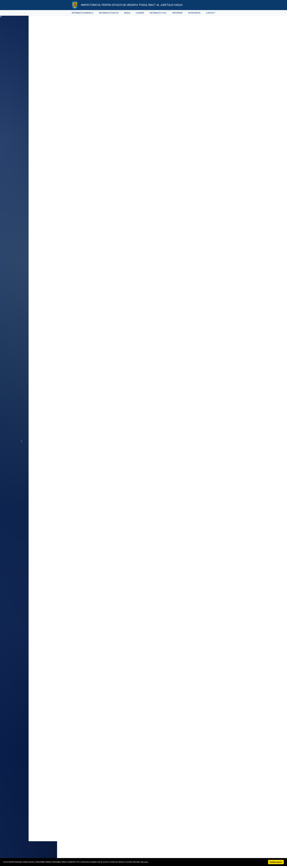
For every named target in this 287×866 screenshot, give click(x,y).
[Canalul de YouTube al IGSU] (207, 5)
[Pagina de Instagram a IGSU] (212, 5)
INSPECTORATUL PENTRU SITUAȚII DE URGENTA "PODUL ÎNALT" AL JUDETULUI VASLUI (131, 4)
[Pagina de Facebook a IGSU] (202, 5)
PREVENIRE (177, 13)
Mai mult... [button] (145, 862)
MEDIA (127, 13)
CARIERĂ (140, 13)
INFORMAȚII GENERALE (82, 13)
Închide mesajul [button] (276, 862)
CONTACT (210, 13)
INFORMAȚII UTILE (158, 13)
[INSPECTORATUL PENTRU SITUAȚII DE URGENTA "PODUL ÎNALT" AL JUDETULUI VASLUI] (75, 5)
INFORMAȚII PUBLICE (108, 13)
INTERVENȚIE (194, 13)
